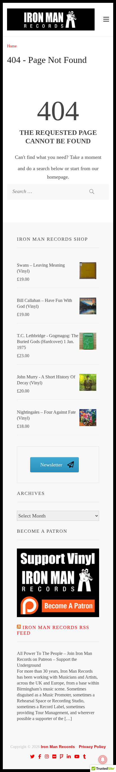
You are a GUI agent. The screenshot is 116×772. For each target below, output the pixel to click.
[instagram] (47, 756)
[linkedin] (69, 756)
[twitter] (32, 756)
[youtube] (76, 756)
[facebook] (39, 756)
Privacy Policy (92, 746)
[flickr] (54, 756)
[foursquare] (61, 756)
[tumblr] (84, 756)
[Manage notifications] (102, 759)
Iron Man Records (58, 746)
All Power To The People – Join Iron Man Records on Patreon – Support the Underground (54, 659)
